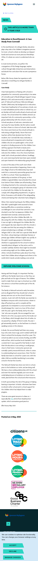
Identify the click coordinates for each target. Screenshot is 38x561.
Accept (12, 545)
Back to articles (9, 13)
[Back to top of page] (8, 524)
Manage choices (13, 557)
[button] (34, 4)
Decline (13, 551)
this (12, 399)
